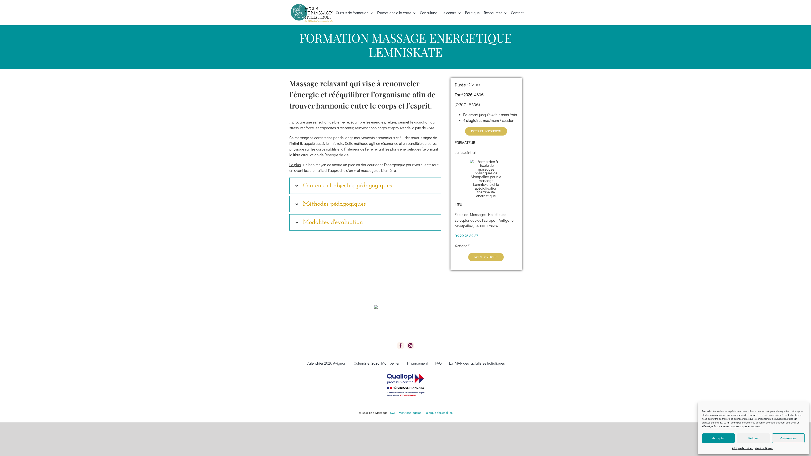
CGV (393, 412)
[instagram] (410, 345)
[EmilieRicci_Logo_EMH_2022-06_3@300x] (312, 5)
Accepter (718, 438)
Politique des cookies (439, 412)
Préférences (788, 438)
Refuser (753, 438)
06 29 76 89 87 (466, 235)
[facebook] (400, 345)
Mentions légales (764, 448)
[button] (365, 186)
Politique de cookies (742, 448)
